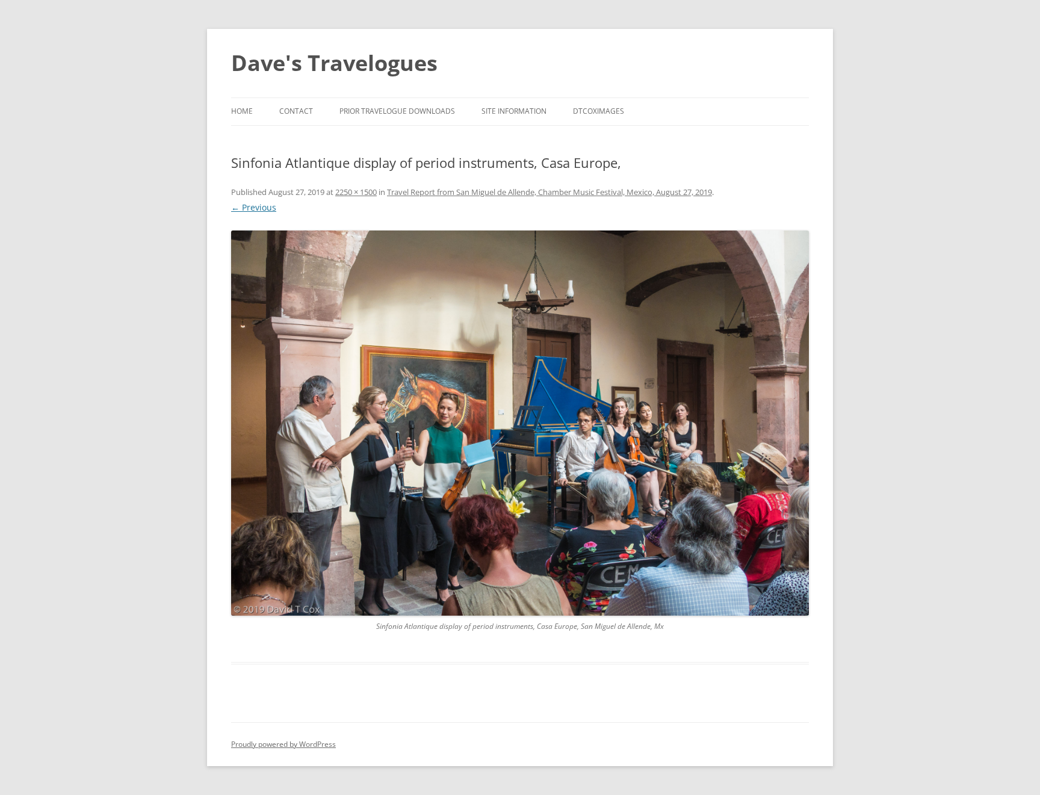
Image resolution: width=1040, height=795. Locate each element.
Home (242, 111)
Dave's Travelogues (334, 63)
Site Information (513, 111)
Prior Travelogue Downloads (397, 111)
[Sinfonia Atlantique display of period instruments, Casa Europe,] (520, 423)
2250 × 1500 (356, 192)
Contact (296, 111)
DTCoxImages (598, 111)
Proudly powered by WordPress (283, 744)
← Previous (253, 207)
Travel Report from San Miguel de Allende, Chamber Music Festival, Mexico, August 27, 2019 (549, 192)
